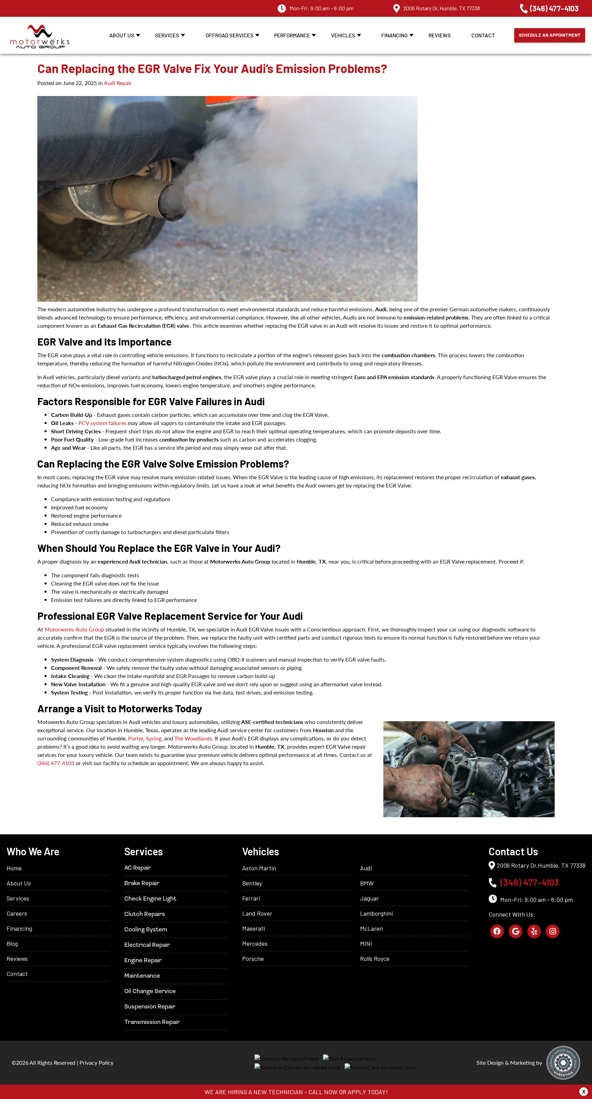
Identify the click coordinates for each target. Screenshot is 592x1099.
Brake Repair (141, 884)
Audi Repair (118, 83)
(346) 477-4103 (554, 8)
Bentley (252, 883)
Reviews (440, 35)
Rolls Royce (375, 958)
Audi (366, 868)
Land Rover (257, 913)
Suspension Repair (149, 1007)
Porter (135, 738)
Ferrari (251, 898)
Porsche (253, 958)
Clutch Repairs (144, 914)
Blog (12, 943)
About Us (121, 35)
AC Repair (137, 868)
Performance (292, 35)
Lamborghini (376, 913)
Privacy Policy (96, 1062)
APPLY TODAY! (368, 1092)
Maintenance (142, 976)
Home (14, 868)
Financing (394, 35)
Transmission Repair (152, 1022)
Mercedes (255, 943)
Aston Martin (259, 868)
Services (167, 35)
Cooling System (145, 930)
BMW (367, 883)
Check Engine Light (150, 899)
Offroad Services (230, 35)
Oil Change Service (150, 992)
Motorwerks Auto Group (74, 629)
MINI (366, 943)
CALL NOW (322, 1092)
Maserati (253, 928)
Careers (17, 913)
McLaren (371, 928)
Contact (483, 35)
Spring (153, 738)
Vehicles (343, 35)
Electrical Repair (147, 945)
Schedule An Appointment (550, 35)
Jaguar (369, 898)
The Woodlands (193, 738)
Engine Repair (143, 961)
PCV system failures (102, 423)
